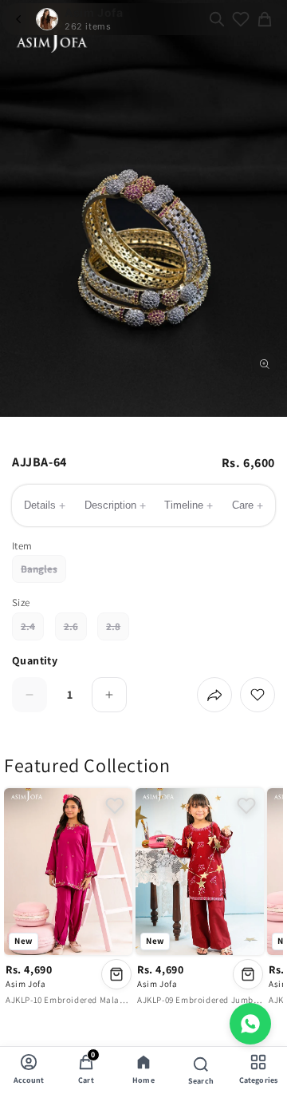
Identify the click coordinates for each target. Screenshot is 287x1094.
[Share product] (214, 694)
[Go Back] (19, 19)
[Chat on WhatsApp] (250, 1023)
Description (115, 505)
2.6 (75, 630)
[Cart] (265, 19)
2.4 (32, 630)
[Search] (217, 19)
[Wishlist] (241, 19)
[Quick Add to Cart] (116, 974)
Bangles (43, 572)
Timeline (188, 505)
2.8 (117, 630)
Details (44, 505)
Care (247, 505)
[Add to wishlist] (257, 694)
